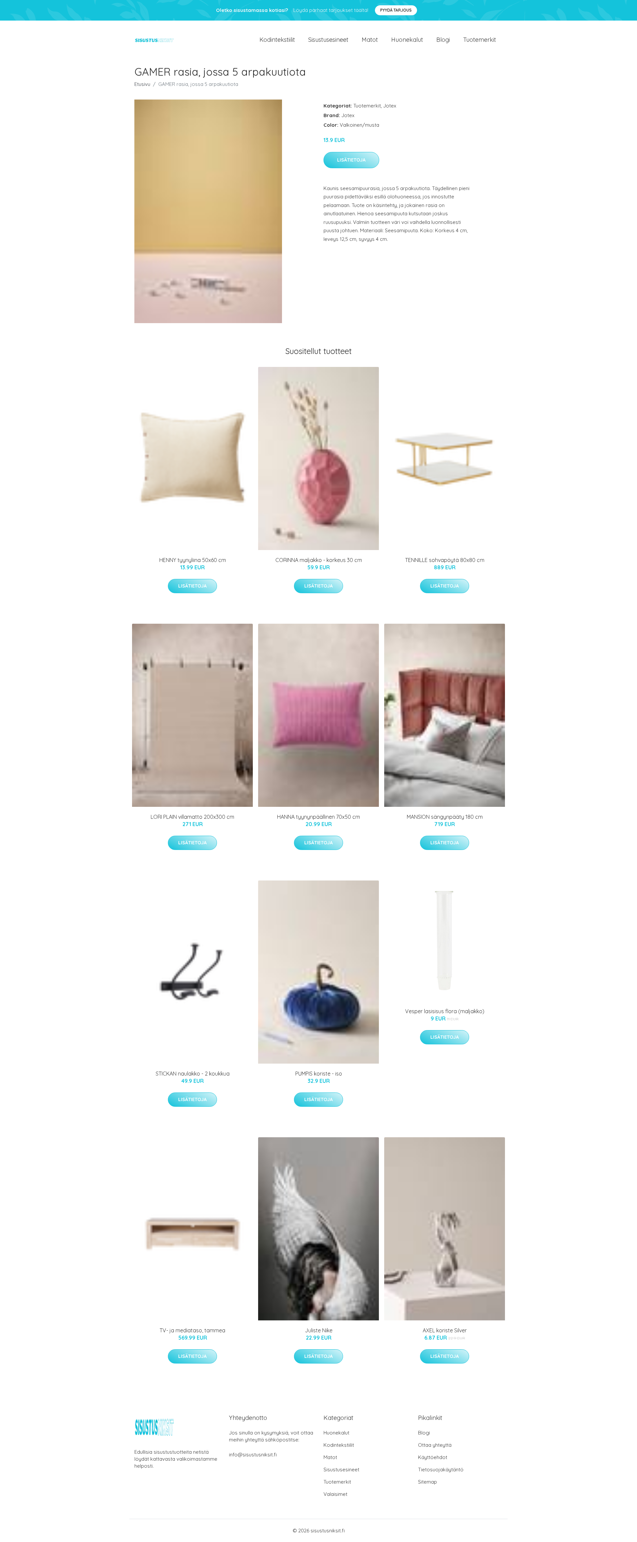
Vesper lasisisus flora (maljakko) (444, 1011)
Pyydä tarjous (396, 10)
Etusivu (142, 84)
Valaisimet (335, 1494)
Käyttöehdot (432, 1457)
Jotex (389, 106)
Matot (370, 39)
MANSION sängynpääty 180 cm (445, 816)
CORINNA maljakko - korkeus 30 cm (318, 560)
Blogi (443, 39)
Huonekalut (407, 39)
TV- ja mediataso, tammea (192, 1330)
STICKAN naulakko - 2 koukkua (193, 1073)
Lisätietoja (351, 160)
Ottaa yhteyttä (435, 1445)
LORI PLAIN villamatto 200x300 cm (192, 816)
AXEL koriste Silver (445, 1330)
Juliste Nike (318, 1330)
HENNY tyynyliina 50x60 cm (192, 560)
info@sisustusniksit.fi (253, 1454)
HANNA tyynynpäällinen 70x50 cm (318, 816)
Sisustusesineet (328, 39)
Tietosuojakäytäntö (440, 1469)
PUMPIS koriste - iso (318, 1073)
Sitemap (427, 1482)
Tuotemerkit (479, 39)
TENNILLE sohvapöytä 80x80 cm (444, 560)
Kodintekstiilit (277, 39)
